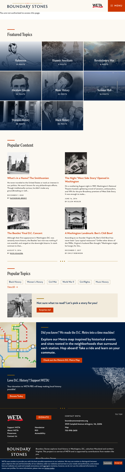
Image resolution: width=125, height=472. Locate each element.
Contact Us (12, 436)
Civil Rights (85, 282)
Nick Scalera (16, 253)
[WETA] (98, 6)
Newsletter (39, 428)
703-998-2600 (71, 431)
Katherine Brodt (18, 198)
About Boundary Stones (46, 458)
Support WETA (13, 428)
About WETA (12, 431)
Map (67, 427)
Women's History (21, 120)
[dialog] (62, 465)
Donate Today (16, 396)
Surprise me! (45, 310)
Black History (62, 120)
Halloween (20, 60)
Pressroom (11, 433)
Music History (62, 90)
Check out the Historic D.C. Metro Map (61, 360)
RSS (36, 431)
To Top (119, 414)
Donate (44, 417)
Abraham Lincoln (21, 90)
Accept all (118, 463)
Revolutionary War (104, 60)
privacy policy (49, 468)
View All (11, 287)
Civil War (53, 282)
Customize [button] (108, 463)
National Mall (104, 90)
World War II (68, 282)
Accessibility (40, 433)
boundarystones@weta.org (76, 421)
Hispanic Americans (62, 60)
